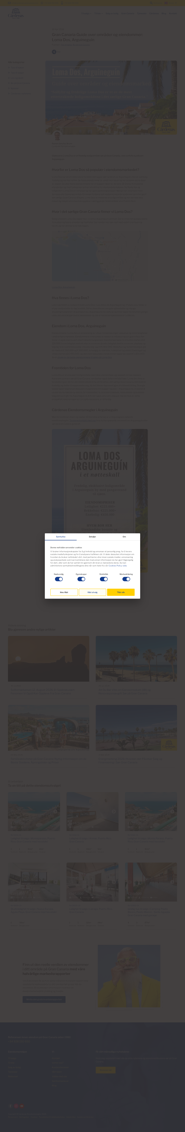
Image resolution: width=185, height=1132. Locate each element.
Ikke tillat (64, 592)
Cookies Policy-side (118, 565)
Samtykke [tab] (60, 536)
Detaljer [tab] (92, 536)
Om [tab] (124, 536)
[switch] (81, 579)
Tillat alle (121, 592)
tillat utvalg (92, 592)
